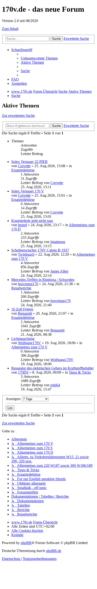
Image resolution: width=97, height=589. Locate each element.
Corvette (24, 166)
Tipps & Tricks (80, 372)
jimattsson (57, 242)
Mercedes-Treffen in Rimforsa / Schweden (42, 280)
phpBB (26, 543)
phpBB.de (53, 551)
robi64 (55, 385)
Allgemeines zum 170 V (29, 347)
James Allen (59, 271)
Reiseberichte (21, 288)
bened (22, 225)
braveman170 (28, 284)
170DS (23, 372)
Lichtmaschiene (23, 339)
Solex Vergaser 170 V (27, 191)
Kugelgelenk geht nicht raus (32, 221)
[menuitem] (39, 58)
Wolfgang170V (29, 343)
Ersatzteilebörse (23, 170)
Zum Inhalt (10, 29)
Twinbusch (26, 254)
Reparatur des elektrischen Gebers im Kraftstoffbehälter (52, 368)
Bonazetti (25, 313)
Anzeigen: (14, 399)
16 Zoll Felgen (22, 309)
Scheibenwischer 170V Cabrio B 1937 (40, 250)
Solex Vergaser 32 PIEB (29, 162)
